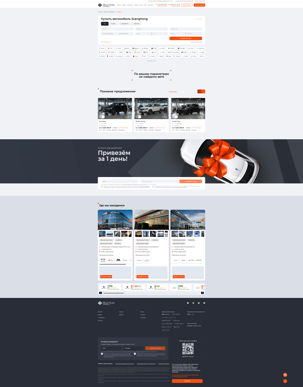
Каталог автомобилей (109, 11)
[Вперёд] (202, 293)
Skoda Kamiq (140, 121)
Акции (141, 5)
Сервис (124, 5)
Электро (100, 320)
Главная (100, 11)
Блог (145, 5)
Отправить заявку (191, 181)
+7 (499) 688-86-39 (161, 4)
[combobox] (117, 29)
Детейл (121, 314)
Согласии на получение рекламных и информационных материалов (171, 187)
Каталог (119, 5)
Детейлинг (130, 5)
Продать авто (187, 5)
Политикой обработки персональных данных (132, 184)
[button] (126, 127)
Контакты (150, 5)
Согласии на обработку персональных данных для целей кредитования (132, 187)
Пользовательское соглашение (146, 363)
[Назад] (100, 293)
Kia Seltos (102, 121)
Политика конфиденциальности (124, 363)
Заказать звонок (199, 5)
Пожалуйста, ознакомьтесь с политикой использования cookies (185, 375)
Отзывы (136, 5)
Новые (100, 314)
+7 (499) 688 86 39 (106, 249)
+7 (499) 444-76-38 (174, 4)
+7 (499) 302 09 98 (142, 249)
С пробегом (101, 317)
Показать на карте (106, 276)
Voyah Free (176, 121)
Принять (187, 381)
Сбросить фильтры (196, 41)
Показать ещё (151, 61)
